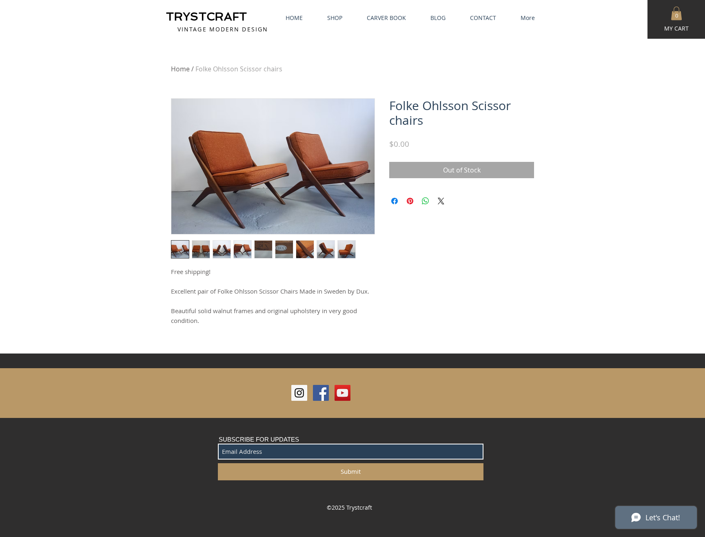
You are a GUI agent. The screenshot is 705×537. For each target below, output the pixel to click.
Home (180, 68)
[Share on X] (441, 201)
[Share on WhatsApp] (425, 201)
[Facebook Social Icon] (321, 393)
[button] (676, 13)
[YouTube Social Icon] (342, 393)
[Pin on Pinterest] (410, 201)
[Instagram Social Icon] (299, 393)
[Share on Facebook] (394, 201)
